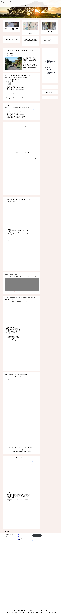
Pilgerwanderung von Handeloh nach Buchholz (16, 124)
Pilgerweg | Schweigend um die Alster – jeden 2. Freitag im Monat (51, 77)
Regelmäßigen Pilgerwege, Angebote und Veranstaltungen (30, 40)
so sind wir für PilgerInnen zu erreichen (11, 29)
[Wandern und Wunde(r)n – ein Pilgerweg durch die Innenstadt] (16, 374)
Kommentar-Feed (22, 539)
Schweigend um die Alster (11, 274)
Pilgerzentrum (27, 5)
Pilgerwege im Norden (8, 5)
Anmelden (21, 536)
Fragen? (52, 5)
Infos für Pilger (18, 5)
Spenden (58, 5)
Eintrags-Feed (21, 538)
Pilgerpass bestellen (30, 32)
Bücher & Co (45, 5)
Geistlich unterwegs (36, 5)
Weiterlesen (12, 31)
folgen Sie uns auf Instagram (37, 536)
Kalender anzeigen (46, 79)
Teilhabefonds (49, 31)
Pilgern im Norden (9, 2)
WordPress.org (21, 541)
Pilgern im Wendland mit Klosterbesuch (50, 66)
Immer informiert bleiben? (12, 39)
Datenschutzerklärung (48, 92)
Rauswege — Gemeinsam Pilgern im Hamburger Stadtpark (18, 75)
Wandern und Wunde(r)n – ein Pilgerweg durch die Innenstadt (19, 376)
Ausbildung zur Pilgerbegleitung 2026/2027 (49, 40)
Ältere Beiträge (6, 531)
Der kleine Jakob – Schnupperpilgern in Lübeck (51, 69)
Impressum (47, 86)
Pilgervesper (7, 105)
